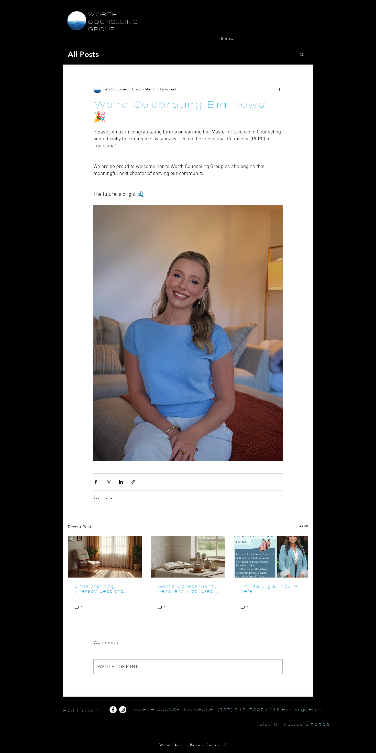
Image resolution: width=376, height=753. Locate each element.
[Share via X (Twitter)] (108, 481)
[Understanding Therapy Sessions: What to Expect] (105, 557)
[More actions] (280, 89)
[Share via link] (133, 481)
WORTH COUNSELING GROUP (112, 22)
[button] (301, 54)
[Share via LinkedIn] (120, 481)
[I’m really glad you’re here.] (271, 557)
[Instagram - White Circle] (122, 709)
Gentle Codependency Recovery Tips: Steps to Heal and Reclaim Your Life (187, 589)
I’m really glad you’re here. (268, 589)
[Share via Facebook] (95, 481)
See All (303, 526)
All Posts (83, 54)
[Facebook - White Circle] (113, 709)
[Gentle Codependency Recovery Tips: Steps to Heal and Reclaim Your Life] (188, 557)
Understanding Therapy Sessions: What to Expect (99, 589)
